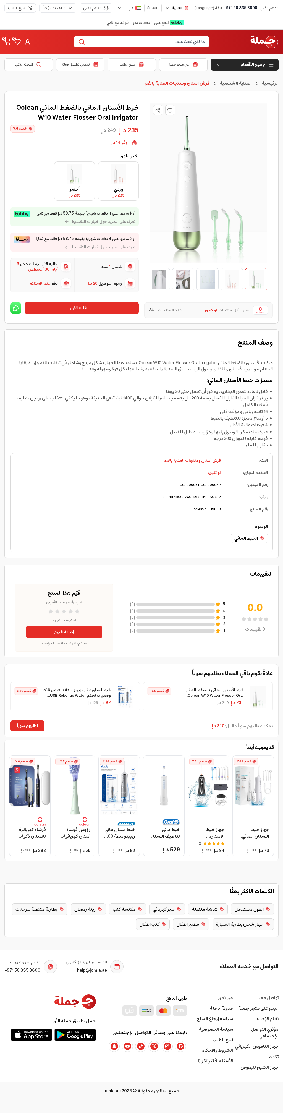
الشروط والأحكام (217, 1050)
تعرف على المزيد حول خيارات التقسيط (103, 221)
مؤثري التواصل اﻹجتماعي (265, 1032)
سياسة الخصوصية (216, 1029)
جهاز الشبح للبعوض (259, 1067)
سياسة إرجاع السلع (215, 1018)
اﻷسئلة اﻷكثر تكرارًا (215, 1060)
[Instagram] (167, 1046)
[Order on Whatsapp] (15, 308)
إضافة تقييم (64, 632)
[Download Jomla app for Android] (75, 1035)
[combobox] (176, 8)
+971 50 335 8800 (240, 8)
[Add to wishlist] (170, 110)
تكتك (274, 1057)
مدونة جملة (221, 1008)
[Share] (158, 110)
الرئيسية (270, 83)
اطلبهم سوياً (27, 726)
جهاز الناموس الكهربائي (257, 1046)
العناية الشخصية (235, 83)
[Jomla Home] (264, 41)
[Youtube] (127, 1046)
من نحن (225, 997)
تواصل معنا (268, 997)
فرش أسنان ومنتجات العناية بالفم (192, 460)
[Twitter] (154, 1046)
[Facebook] (180, 1046)
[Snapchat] (114, 1046)
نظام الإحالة (267, 1018)
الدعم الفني (92, 8)
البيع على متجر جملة (258, 1008)
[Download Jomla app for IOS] (31, 1035)
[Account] (27, 41)
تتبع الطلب (16, 8)
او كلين (214, 472)
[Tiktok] (140, 1046)
